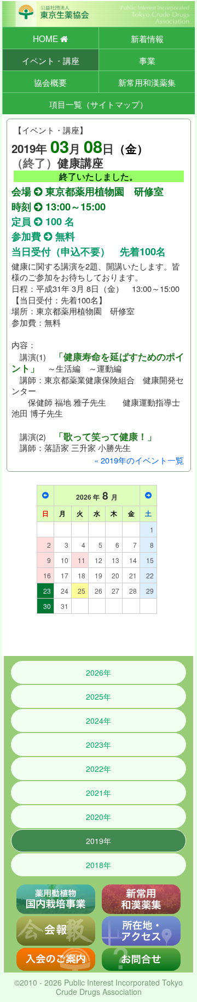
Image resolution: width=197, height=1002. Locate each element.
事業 (147, 60)
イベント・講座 (50, 60)
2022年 (98, 768)
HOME (46, 38)
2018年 (98, 864)
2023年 (98, 744)
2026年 (98, 672)
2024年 (98, 720)
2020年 (98, 816)
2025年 (98, 696)
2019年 (98, 840)
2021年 (98, 792)
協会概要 (50, 82)
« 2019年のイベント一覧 (139, 460)
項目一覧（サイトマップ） (98, 104)
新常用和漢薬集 (147, 82)
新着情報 (147, 38)
